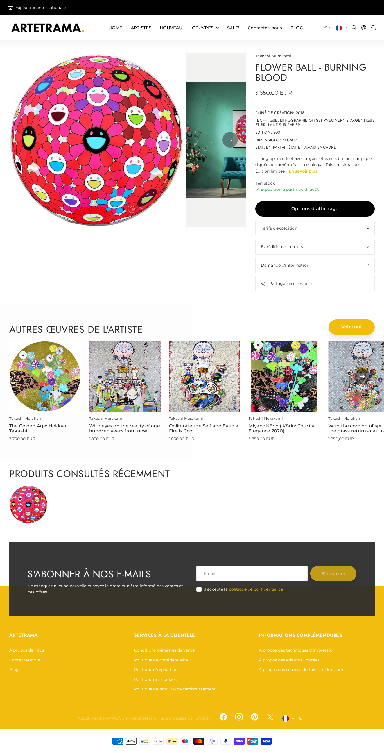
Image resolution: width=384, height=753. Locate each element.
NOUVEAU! (172, 27)
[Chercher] (354, 27)
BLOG (296, 27)
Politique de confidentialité (161, 660)
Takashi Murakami (273, 55)
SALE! (233, 27)
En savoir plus (303, 171)
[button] (230, 140)
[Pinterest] (254, 717)
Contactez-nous (265, 27)
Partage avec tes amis (291, 283)
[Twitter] (270, 717)
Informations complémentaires (300, 635)
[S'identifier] (363, 27)
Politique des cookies (155, 679)
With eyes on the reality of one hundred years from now (124, 428)
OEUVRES (202, 27)
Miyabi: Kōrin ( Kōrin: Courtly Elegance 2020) (281, 428)
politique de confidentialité (256, 589)
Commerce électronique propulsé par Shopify (165, 718)
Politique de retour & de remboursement (175, 688)
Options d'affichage (314, 208)
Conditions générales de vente (164, 650)
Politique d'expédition (156, 669)
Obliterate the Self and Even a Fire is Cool (204, 428)
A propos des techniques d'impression (297, 650)
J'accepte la (243, 589)
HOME (115, 27)
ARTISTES (141, 27)
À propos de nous (26, 650)
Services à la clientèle (164, 635)
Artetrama (23, 635)
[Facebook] (223, 717)
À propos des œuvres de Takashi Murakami (301, 669)
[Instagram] (239, 717)
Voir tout (351, 327)
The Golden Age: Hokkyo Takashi (37, 428)
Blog (14, 669)
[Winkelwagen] (373, 27)
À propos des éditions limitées (289, 660)
